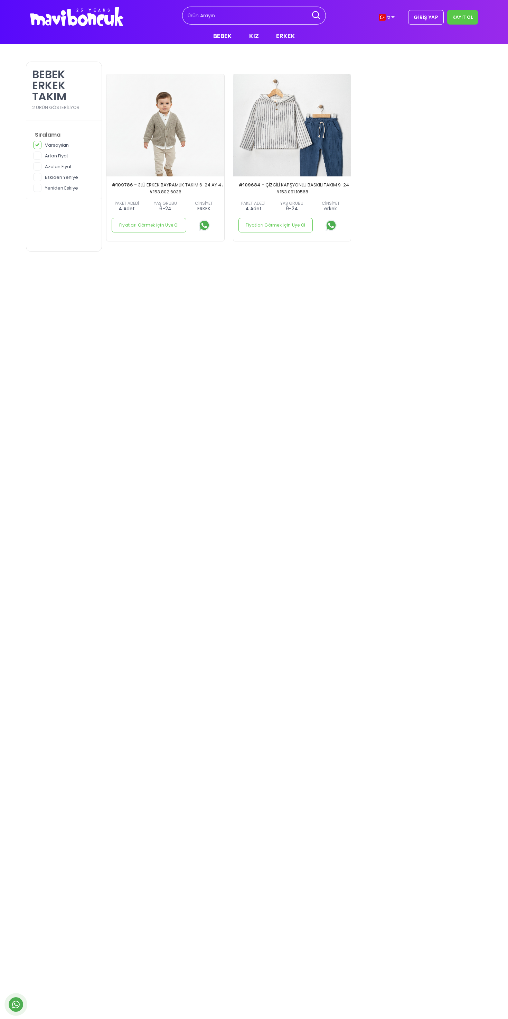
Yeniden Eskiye (61, 188)
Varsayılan (57, 145)
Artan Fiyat (56, 156)
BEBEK (222, 35)
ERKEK (285, 35)
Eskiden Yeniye (61, 177)
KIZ (254, 35)
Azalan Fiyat (58, 166)
